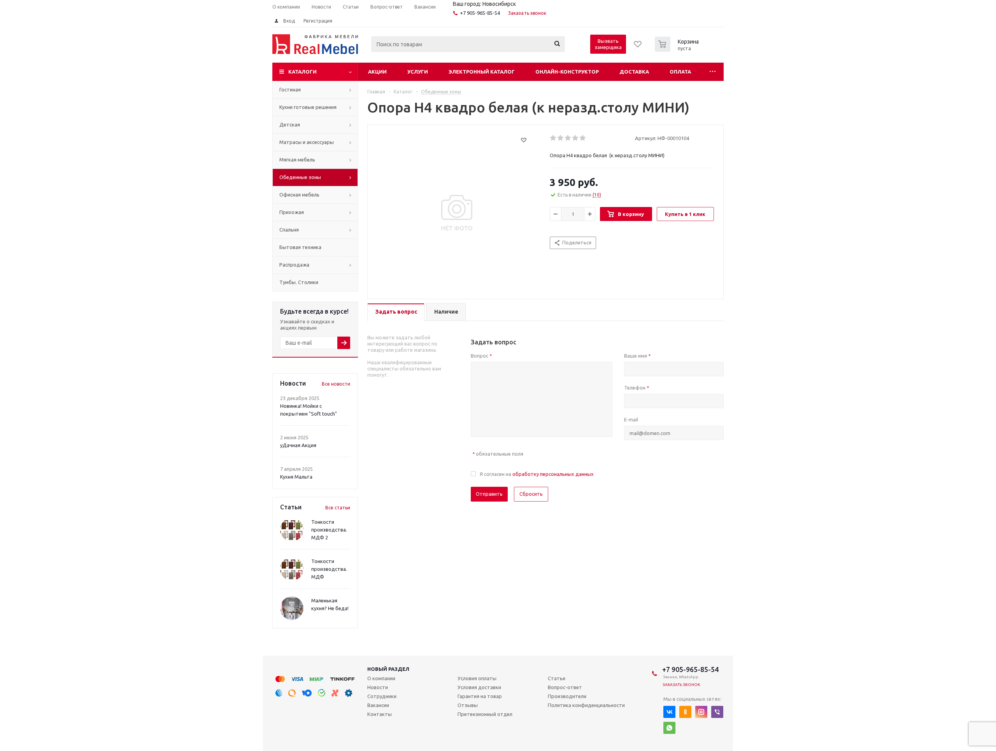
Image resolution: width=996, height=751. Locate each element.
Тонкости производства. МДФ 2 (329, 529)
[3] (568, 138)
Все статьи (337, 507)
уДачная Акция (298, 445)
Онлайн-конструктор (567, 71)
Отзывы (468, 705)
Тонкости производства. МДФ (329, 568)
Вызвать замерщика (608, 44)
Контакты (379, 714)
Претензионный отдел (485, 714)
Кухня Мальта (296, 476)
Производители (567, 696)
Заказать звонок (527, 13)
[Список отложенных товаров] (638, 47)
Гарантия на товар (480, 696)
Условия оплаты (477, 678)
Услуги (417, 71)
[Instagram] (701, 712)
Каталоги (302, 71)
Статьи (556, 678)
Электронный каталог (482, 71)
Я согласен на (537, 474)
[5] (583, 138)
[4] (575, 138)
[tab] (395, 312)
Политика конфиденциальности (586, 705)
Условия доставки (479, 687)
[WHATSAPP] (669, 728)
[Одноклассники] (685, 712)
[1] (553, 138)
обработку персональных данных (553, 474)
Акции (377, 71)
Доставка (634, 71)
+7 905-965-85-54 (480, 13)
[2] (561, 138)
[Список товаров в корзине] (678, 49)
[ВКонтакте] (669, 712)
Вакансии (378, 705)
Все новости (336, 383)
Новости (377, 687)
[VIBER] (717, 712)
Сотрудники (381, 696)
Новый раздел (388, 669)
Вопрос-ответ (565, 687)
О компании (381, 678)
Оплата (680, 71)
